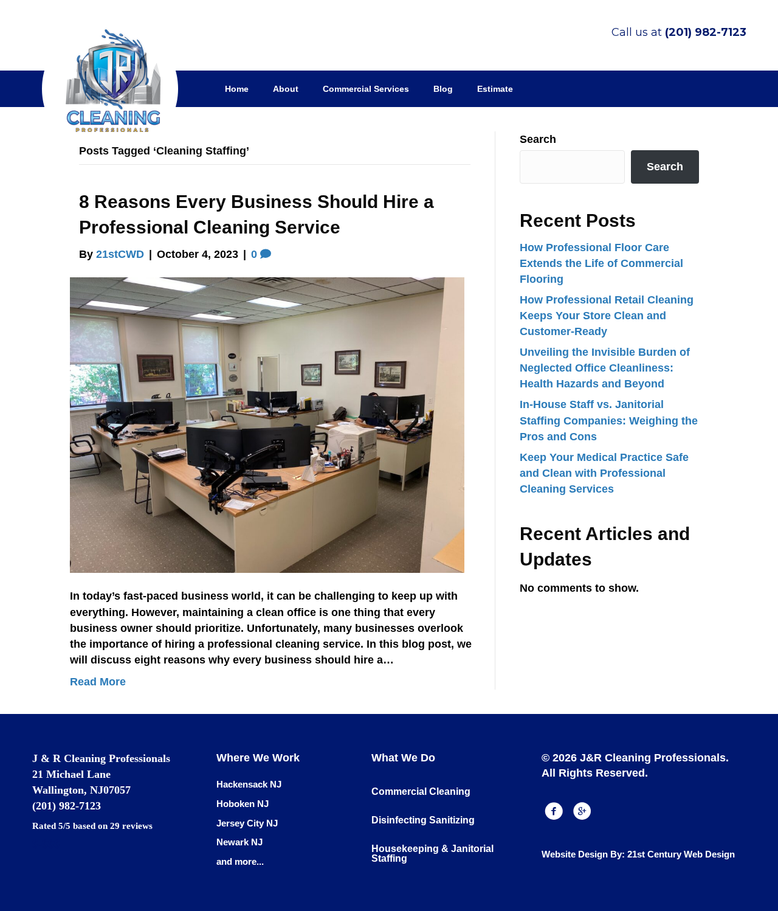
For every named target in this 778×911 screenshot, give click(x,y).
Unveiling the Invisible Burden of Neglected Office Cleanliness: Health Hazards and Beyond (605, 368)
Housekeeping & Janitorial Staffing (432, 853)
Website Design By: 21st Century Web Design (638, 854)
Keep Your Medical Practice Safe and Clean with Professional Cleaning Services (604, 473)
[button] (554, 811)
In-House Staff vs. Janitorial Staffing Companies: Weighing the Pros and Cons (609, 420)
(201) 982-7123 (705, 32)
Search (538, 139)
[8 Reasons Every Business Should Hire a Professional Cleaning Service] (267, 424)
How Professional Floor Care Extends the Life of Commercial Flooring (601, 263)
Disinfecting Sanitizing (423, 820)
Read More (98, 682)
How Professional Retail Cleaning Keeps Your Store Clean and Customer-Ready (607, 316)
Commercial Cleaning (420, 791)
